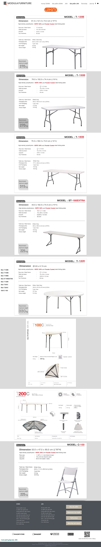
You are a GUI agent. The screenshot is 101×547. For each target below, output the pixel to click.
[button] (74, 523)
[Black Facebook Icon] (95, 3)
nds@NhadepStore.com (50, 545)
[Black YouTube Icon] (98, 3)
